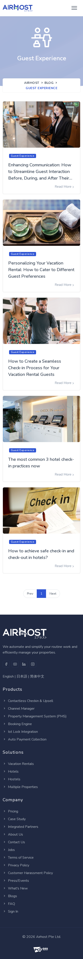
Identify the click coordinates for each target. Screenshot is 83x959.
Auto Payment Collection (27, 739)
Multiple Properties (23, 786)
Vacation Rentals (21, 763)
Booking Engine (20, 724)
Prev (30, 594)
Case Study (17, 819)
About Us (15, 834)
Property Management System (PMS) (37, 716)
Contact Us (16, 842)
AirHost (31, 83)
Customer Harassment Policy (30, 873)
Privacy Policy (18, 865)
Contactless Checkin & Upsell (30, 700)
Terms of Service (21, 857)
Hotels (13, 771)
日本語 (22, 676)
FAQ (11, 903)
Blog (49, 83)
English (8, 676)
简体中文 (37, 676)
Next (53, 594)
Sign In (13, 911)
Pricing (13, 811)
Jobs (11, 849)
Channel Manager (21, 708)
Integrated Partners (23, 826)
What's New (18, 888)
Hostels (14, 779)
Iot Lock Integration (23, 731)
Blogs (12, 896)
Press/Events (18, 880)
